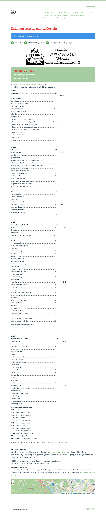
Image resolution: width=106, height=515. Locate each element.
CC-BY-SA (84, 493)
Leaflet (63, 493)
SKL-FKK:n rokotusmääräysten (58, 452)
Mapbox (93, 493)
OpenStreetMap (73, 493)
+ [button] (13, 481)
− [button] (13, 484)
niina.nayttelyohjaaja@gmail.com (59, 442)
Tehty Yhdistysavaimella (89, 509)
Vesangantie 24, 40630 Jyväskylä (61, 43)
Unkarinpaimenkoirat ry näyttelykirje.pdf (28, 84)
